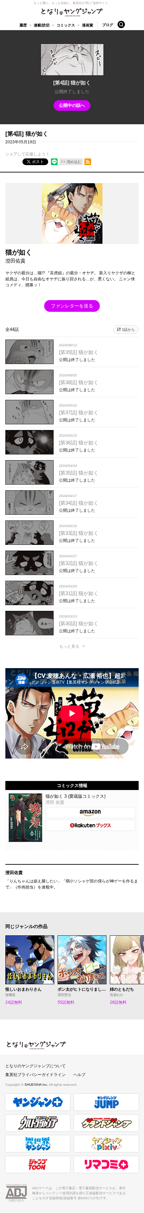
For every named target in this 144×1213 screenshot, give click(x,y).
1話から (128, 330)
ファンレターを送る (72, 305)
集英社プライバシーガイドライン (35, 1074)
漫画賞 (87, 25)
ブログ (107, 25)
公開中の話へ (72, 105)
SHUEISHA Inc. (36, 1084)
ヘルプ (79, 1074)
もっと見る (69, 646)
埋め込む (74, 162)
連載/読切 (42, 25)
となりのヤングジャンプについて (35, 1066)
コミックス (66, 25)
